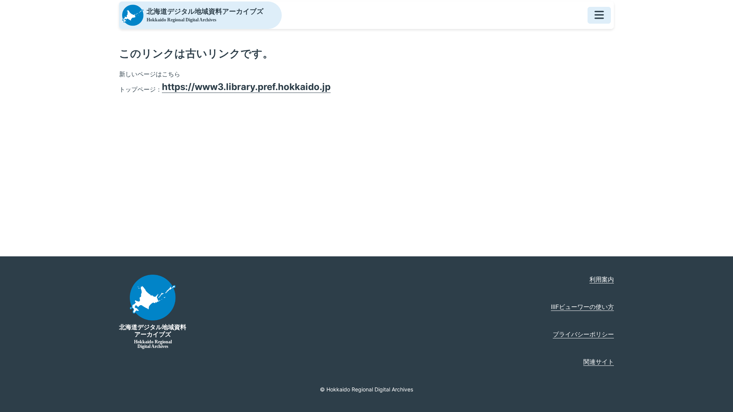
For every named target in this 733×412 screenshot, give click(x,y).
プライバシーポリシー (583, 334)
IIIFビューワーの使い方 (582, 307)
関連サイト (598, 361)
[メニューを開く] (599, 15)
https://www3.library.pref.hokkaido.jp (246, 86)
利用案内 (601, 279)
